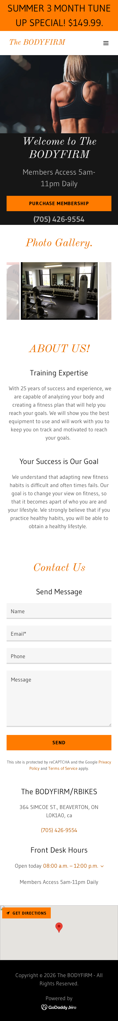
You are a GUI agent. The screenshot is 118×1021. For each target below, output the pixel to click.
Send (59, 743)
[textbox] (59, 611)
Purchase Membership (59, 203)
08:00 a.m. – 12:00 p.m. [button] (70, 865)
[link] (37, 42)
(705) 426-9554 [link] (59, 219)
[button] (105, 43)
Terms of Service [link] (62, 768)
